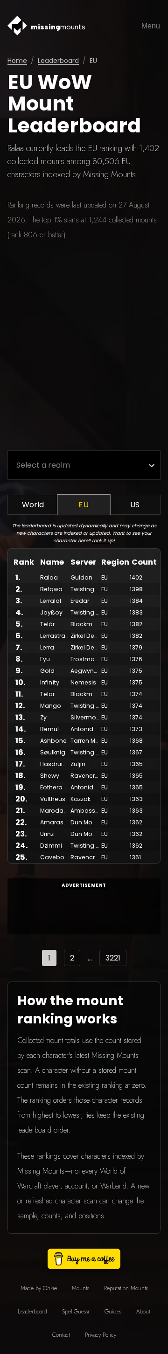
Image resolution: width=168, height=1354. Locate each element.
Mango (50, 706)
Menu (150, 26)
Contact (61, 1335)
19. (20, 787)
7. (18, 647)
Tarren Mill (84, 741)
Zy (43, 717)
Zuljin (77, 764)
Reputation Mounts (126, 1288)
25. (21, 857)
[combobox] (16, 465)
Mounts (80, 1288)
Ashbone (53, 741)
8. (18, 659)
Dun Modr (84, 822)
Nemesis (83, 682)
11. (19, 694)
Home (17, 60)
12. (20, 705)
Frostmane (86, 659)
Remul (49, 729)
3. (18, 600)
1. (17, 577)
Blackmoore (88, 624)
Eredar (79, 601)
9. (18, 670)
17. (20, 764)
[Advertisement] (84, 346)
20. (21, 799)
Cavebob (54, 857)
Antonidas (85, 729)
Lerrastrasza (58, 636)
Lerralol (50, 601)
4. (19, 612)
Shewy (49, 776)
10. (20, 682)
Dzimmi (51, 846)
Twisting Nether (92, 589)
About (143, 1311)
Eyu (45, 659)
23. (21, 834)
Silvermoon (87, 717)
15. (20, 740)
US (135, 504)
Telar (47, 694)
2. (18, 589)
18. (20, 775)
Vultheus (52, 799)
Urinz (47, 834)
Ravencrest (87, 776)
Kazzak (80, 799)
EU (84, 505)
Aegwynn (84, 671)
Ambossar (85, 811)
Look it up (102, 540)
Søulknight (55, 752)
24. (21, 845)
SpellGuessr (76, 1311)
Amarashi (54, 822)
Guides (113, 1311)
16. (20, 752)
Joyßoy (51, 612)
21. (20, 810)
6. (18, 635)
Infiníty (49, 682)
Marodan (53, 811)
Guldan (81, 577)
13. (20, 717)
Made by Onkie (39, 1288)
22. (21, 822)
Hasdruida (55, 764)
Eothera (51, 787)
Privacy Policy (100, 1335)
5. (18, 624)
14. (20, 729)
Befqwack (54, 589)
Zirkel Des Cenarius (98, 636)
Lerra (47, 647)
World (33, 504)
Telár (47, 624)
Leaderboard (58, 60)
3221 (112, 958)
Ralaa (49, 577)
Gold (47, 671)
